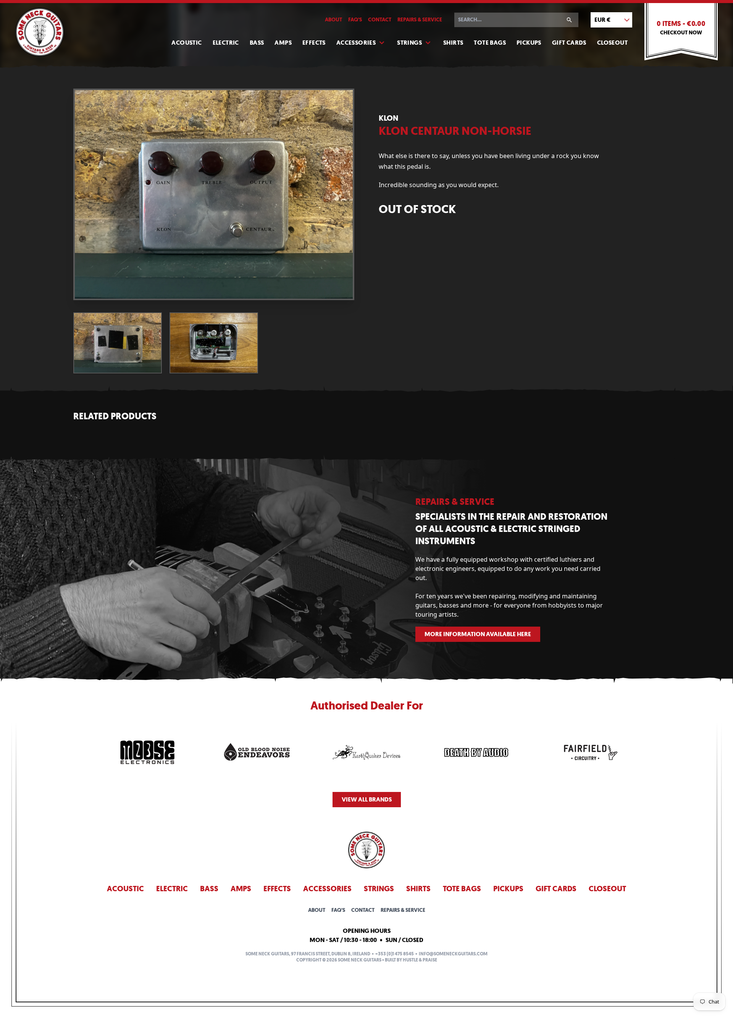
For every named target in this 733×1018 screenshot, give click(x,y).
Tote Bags (490, 43)
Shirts (453, 43)
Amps (283, 43)
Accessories (356, 43)
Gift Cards (569, 43)
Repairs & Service (419, 19)
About (333, 19)
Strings (409, 43)
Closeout (612, 43)
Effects (314, 43)
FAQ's (355, 19)
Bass (257, 43)
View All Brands (367, 799)
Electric (226, 43)
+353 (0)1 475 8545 (394, 954)
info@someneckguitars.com (453, 954)
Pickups (529, 43)
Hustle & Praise (420, 960)
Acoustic (186, 43)
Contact (379, 19)
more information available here (478, 634)
